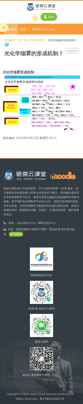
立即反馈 (17, 234)
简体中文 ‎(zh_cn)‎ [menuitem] (43, 29)
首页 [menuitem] (13, 29)
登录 (51, 17)
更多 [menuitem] (23, 29)
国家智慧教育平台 (41, 275)
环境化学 (9, 40)
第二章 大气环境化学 (31, 40)
